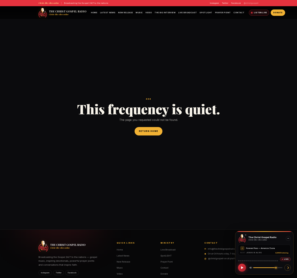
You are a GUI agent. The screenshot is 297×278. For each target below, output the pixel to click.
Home (94, 12)
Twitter (225, 3)
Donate (278, 13)
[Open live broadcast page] (287, 268)
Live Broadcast (187, 12)
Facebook (236, 3)
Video (148, 12)
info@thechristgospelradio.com (224, 249)
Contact (238, 12)
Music (139, 12)
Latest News (107, 12)
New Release (125, 12)
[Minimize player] (288, 238)
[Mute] (250, 268)
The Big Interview (165, 12)
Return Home (148, 131)
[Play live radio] (242, 268)
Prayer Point (223, 12)
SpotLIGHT (206, 12)
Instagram (214, 3)
